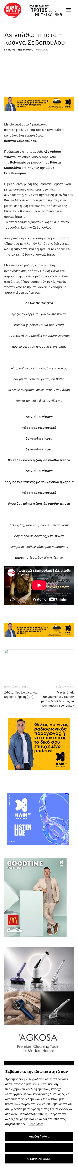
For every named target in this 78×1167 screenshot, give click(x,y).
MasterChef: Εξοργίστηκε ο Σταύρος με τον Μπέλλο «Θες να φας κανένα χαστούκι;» (57, 699)
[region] (39, 1116)
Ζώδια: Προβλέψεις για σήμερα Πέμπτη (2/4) (20, 695)
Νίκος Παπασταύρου (20, 49)
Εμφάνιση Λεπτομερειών (39, 1147)
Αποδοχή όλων (39, 1136)
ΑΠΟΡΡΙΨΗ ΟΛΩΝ (39, 1159)
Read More (35, 1124)
